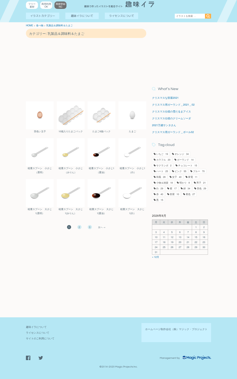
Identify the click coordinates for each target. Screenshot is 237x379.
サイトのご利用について (40, 338)
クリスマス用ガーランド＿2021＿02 (173, 104)
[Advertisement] (86, 69)
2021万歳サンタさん (164, 125)
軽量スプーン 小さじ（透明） (40, 170)
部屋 (174, 194)
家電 (192, 177)
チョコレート (187, 165)
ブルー (199, 171)
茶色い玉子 (40, 131)
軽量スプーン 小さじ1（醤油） (101, 170)
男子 (201, 182)
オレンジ (182, 154)
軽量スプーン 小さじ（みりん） (71, 170)
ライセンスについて (121, 16)
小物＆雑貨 (164, 182)
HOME (29, 25)
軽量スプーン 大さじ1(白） (132, 211)
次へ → (101, 227)
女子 (176, 177)
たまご (132, 131)
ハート (162, 171)
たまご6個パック (101, 131)
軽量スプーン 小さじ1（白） (132, 170)
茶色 (201, 188)
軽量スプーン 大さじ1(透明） (40, 211)
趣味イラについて (82, 16)
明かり (184, 182)
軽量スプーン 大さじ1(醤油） (101, 211)
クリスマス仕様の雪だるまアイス (171, 111)
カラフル (163, 159)
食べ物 (39, 25)
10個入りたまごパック (71, 131)
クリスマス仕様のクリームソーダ (171, 118)
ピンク (180, 171)
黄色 (190, 194)
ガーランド (185, 159)
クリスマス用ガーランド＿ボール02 (173, 132)
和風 (161, 177)
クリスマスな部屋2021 (165, 97)
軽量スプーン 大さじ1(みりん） (71, 211)
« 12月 (155, 257)
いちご (162, 154)
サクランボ (163, 165)
